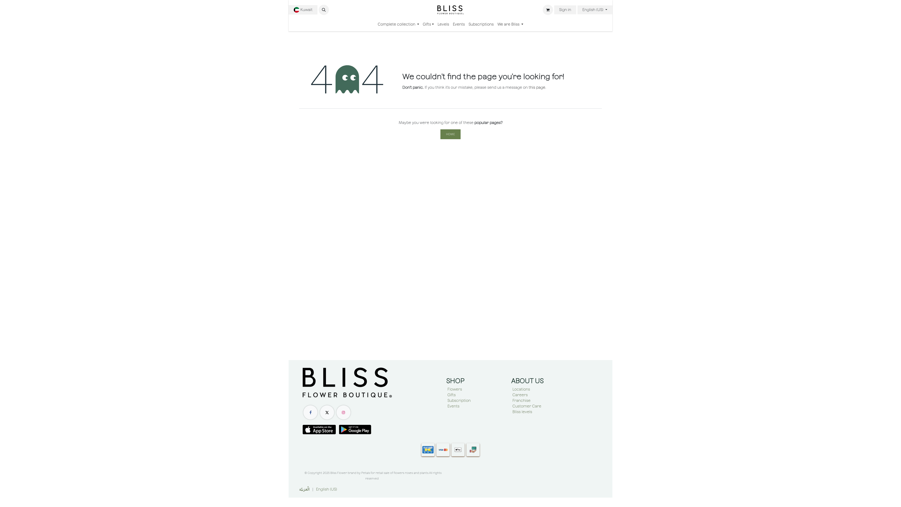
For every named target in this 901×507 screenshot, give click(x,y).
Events (453, 406)
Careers (520, 395)
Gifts (451, 395)
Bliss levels (522, 412)
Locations (521, 389)
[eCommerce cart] (548, 10)
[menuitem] (398, 24)
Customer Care (526, 406)
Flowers (454, 389)
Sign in (565, 10)
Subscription (459, 400)
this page (537, 87)
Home (450, 134)
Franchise (521, 400)
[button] (324, 10)
